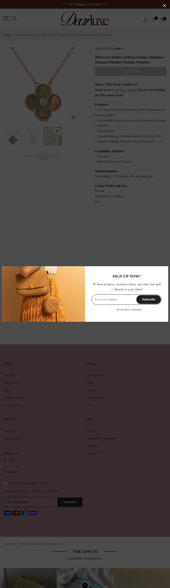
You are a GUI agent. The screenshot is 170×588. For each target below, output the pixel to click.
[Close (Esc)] (164, 5)
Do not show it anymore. (129, 309)
